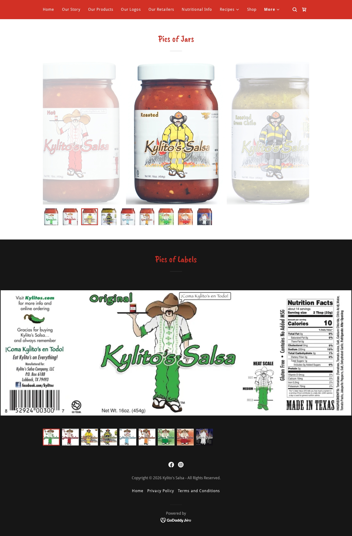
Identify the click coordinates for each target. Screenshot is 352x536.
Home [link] (48, 9)
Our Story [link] (71, 9)
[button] (229, 9)
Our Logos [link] (131, 9)
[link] (304, 9)
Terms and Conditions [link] (199, 491)
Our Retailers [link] (161, 9)
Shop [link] (252, 9)
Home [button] (137, 491)
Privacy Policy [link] (160, 491)
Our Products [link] (101, 9)
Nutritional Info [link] (197, 9)
